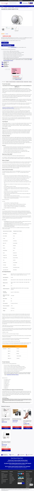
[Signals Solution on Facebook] (18, 473)
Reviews (11, 483)
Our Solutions (11, 474)
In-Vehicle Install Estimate (4, 479)
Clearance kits (27, 474)
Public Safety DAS (3, 481)
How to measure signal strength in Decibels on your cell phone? (17, 466)
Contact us (2, 473)
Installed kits (27, 473)
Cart (32, 6)
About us (11, 473)
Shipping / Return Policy (4, 474)
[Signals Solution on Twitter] (21, 473)
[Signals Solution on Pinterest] (23, 473)
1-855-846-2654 (25, 3)
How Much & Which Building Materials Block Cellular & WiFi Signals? (17, 463)
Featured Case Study (12, 479)
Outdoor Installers (12, 478)
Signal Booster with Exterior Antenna (13, 374)
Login (31, 0)
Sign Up (23, 483)
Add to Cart (6, 428)
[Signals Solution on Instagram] (18, 475)
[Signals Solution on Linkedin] (19, 473)
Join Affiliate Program (20, 480)
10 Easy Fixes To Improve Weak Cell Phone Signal (17, 460)
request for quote (18, 79)
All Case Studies (12, 480)
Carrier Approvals (3, 480)
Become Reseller (20, 479)
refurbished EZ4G (13, 47)
